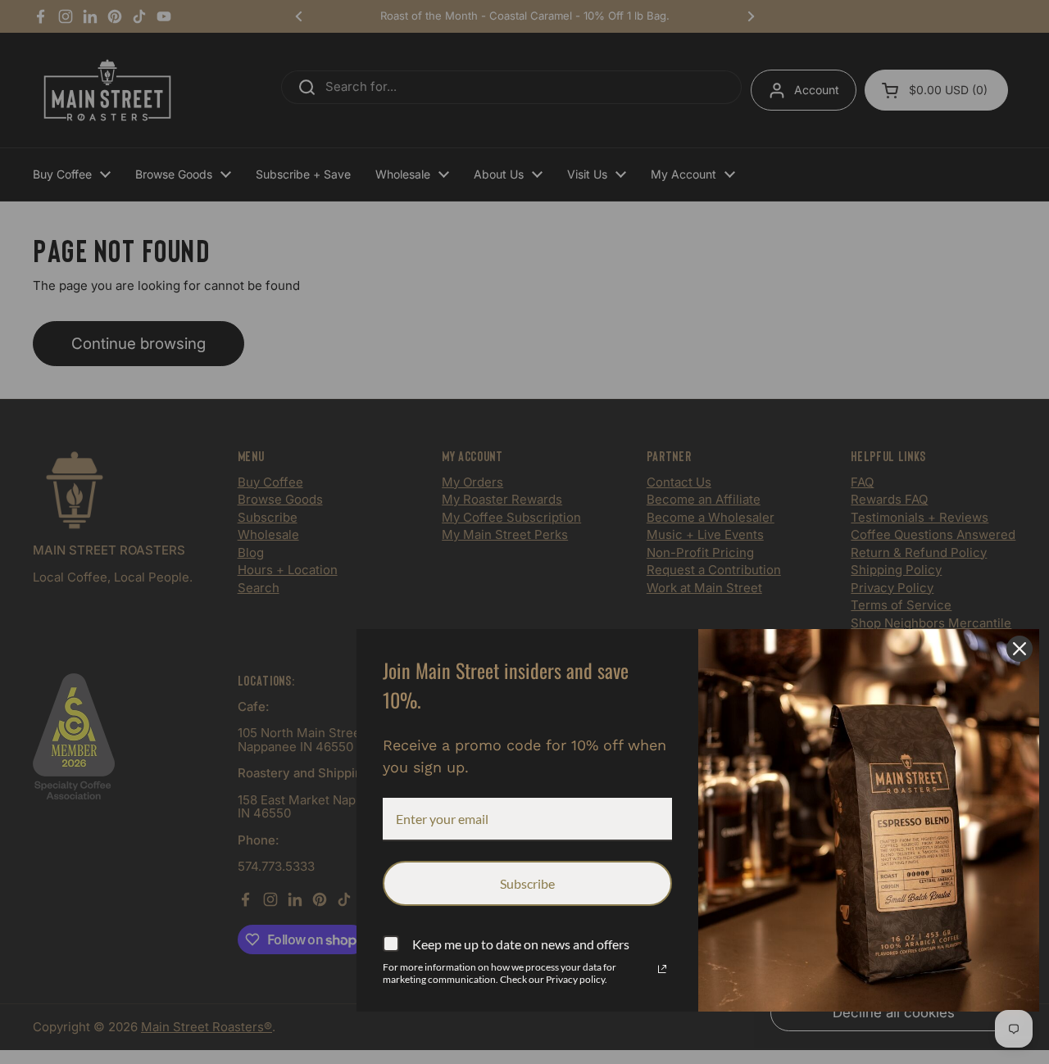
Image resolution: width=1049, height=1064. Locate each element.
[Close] (1019, 648)
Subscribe (527, 883)
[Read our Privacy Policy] (662, 969)
